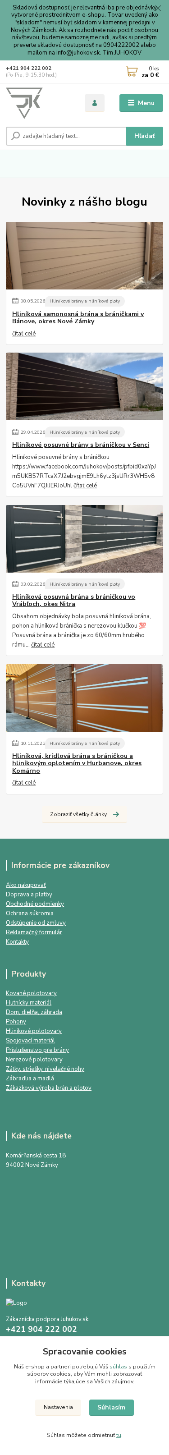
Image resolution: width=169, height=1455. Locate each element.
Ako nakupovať (26, 885)
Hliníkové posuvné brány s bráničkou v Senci (80, 445)
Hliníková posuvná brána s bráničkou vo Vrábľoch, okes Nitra (73, 600)
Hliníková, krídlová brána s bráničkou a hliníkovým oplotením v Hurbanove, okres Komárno (77, 763)
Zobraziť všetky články (78, 814)
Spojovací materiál (30, 1041)
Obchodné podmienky (35, 904)
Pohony (16, 1022)
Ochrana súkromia (30, 913)
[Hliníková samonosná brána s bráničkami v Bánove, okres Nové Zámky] (84, 255)
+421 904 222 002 (28, 68)
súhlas (118, 1366)
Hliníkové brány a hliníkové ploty (85, 301)
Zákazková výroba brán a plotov (48, 1088)
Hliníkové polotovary (34, 1031)
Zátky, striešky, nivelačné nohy (45, 1069)
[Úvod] (38, 103)
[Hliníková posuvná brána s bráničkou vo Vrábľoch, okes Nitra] (84, 539)
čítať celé (24, 334)
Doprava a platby (29, 894)
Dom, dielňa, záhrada (34, 1012)
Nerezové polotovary (34, 1060)
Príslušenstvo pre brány (37, 1050)
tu (118, 1435)
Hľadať (144, 136)
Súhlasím (111, 1407)
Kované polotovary (31, 993)
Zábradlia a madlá (30, 1078)
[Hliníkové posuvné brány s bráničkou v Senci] (84, 386)
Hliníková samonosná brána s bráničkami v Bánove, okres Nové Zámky (78, 318)
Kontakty (17, 942)
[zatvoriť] (158, 9)
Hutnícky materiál (28, 1003)
